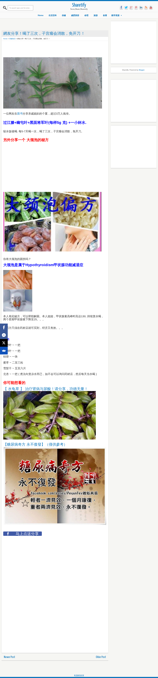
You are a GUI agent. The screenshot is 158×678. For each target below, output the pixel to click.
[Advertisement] (59, 49)
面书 (20, 113)
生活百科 (53, 15)
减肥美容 (75, 15)
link (141, 7)
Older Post (101, 657)
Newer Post (9, 657)
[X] (4, 343)
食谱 (105, 15)
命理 (86, 15)
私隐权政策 (79, 675)
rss (145, 7)
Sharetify (79, 5)
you (150, 7)
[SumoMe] (4, 350)
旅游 (96, 15)
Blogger (141, 70)
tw (126, 7)
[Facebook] (4, 327)
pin (136, 7)
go (131, 7)
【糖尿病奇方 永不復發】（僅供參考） (35, 444)
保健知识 (12, 39)
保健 (64, 15)
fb (121, 7)
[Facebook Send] (4, 335)
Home (40, 15)
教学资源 (115, 15)
